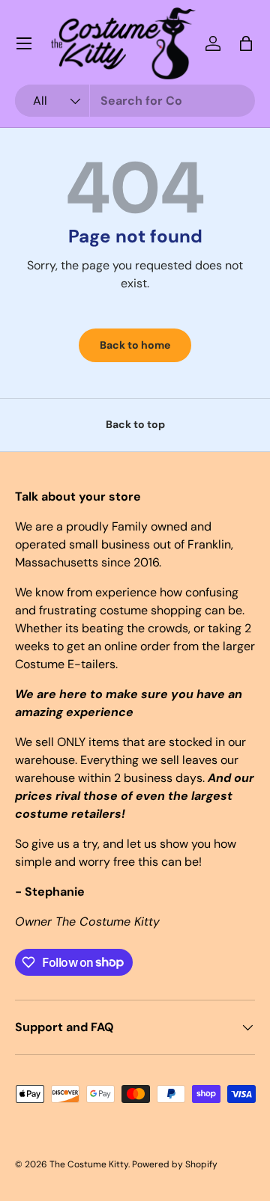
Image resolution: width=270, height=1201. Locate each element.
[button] (246, 43)
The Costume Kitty (89, 1164)
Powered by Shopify (175, 1164)
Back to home (135, 345)
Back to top (135, 424)
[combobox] (135, 101)
